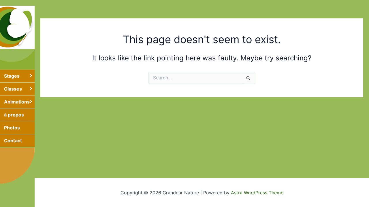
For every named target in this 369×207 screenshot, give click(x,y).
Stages (12, 76)
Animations (17, 102)
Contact (13, 140)
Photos (12, 128)
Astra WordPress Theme (257, 192)
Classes (13, 89)
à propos (14, 115)
